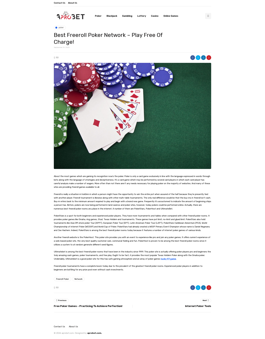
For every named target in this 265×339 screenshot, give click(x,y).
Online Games (170, 16)
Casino (154, 16)
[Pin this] (208, 57)
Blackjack (112, 16)
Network (78, 279)
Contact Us (59, 3)
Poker (98, 16)
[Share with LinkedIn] (203, 57)
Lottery (141, 16)
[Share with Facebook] (192, 57)
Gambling (127, 16)
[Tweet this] (198, 57)
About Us (72, 3)
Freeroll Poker (62, 279)
